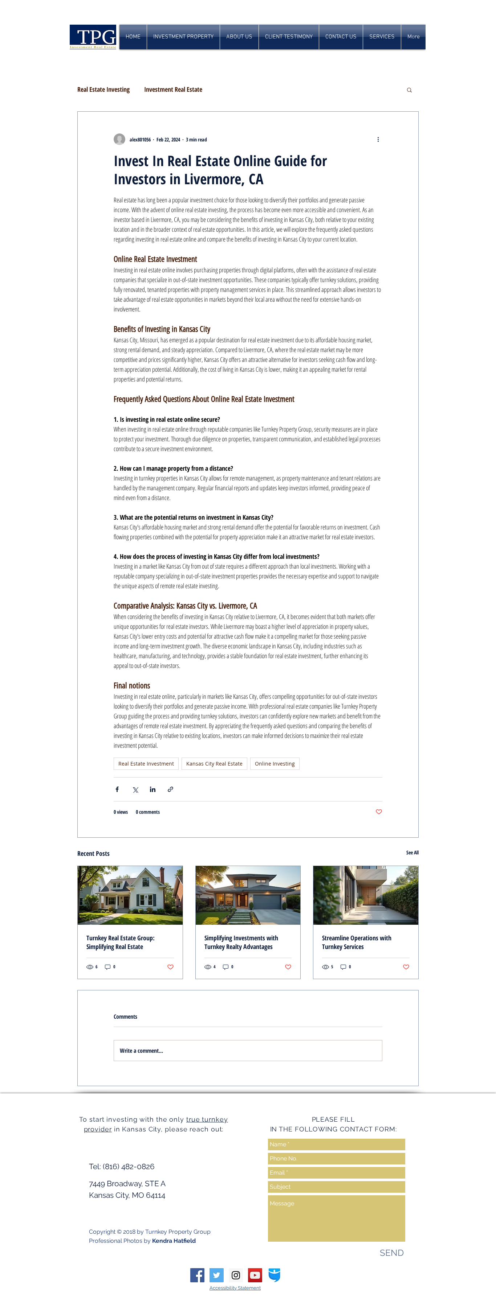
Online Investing (275, 763)
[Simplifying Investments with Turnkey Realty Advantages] (248, 895)
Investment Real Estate (173, 89)
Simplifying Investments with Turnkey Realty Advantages (241, 942)
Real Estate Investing (103, 89)
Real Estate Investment (146, 763)
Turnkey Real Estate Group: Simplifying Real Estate (120, 942)
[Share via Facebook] (117, 789)
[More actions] (378, 139)
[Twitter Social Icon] (217, 1275)
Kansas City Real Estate (214, 763)
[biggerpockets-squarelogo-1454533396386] (274, 1275)
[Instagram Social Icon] (236, 1275)
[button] (409, 89)
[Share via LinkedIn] (152, 789)
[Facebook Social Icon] (197, 1275)
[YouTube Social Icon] (255, 1275)
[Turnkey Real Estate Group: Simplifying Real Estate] (130, 895)
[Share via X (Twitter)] (134, 789)
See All (412, 852)
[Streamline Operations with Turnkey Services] (365, 895)
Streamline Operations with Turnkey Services (356, 942)
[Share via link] (170, 789)
